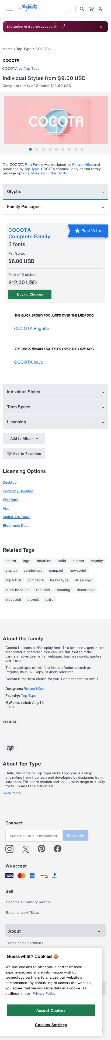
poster (10, 561)
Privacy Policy (44, 993)
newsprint (78, 570)
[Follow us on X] (28, 849)
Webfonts (11, 499)
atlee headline (17, 590)
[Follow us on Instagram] (11, 849)
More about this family (49, 173)
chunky (97, 561)
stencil (33, 600)
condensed (33, 570)
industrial (13, 600)
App (6, 508)
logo (26, 561)
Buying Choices (30, 294)
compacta (35, 580)
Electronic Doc (15, 525)
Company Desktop (18, 491)
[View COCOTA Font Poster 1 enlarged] (56, 122)
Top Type (24, 48)
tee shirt (43, 590)
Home (8, 48)
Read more (12, 793)
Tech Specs (18, 406)
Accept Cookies (50, 1010)
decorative (86, 590)
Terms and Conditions (24, 943)
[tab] (30, 149)
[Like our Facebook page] (60, 849)
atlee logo (83, 580)
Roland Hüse (82, 164)
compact (56, 570)
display (11, 570)
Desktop (10, 482)
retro (49, 600)
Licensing (16, 422)
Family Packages (23, 206)
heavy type (59, 580)
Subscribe (75, 835)
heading (63, 590)
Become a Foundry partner (28, 902)
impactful (13, 580)
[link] (91, 9)
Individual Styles (23, 391)
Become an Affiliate (22, 912)
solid (62, 561)
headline (44, 561)
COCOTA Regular (31, 328)
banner (78, 561)
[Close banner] (101, 26)
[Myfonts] (28, 11)
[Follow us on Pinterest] (44, 849)
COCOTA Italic (28, 362)
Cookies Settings (51, 1024)
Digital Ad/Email (16, 516)
